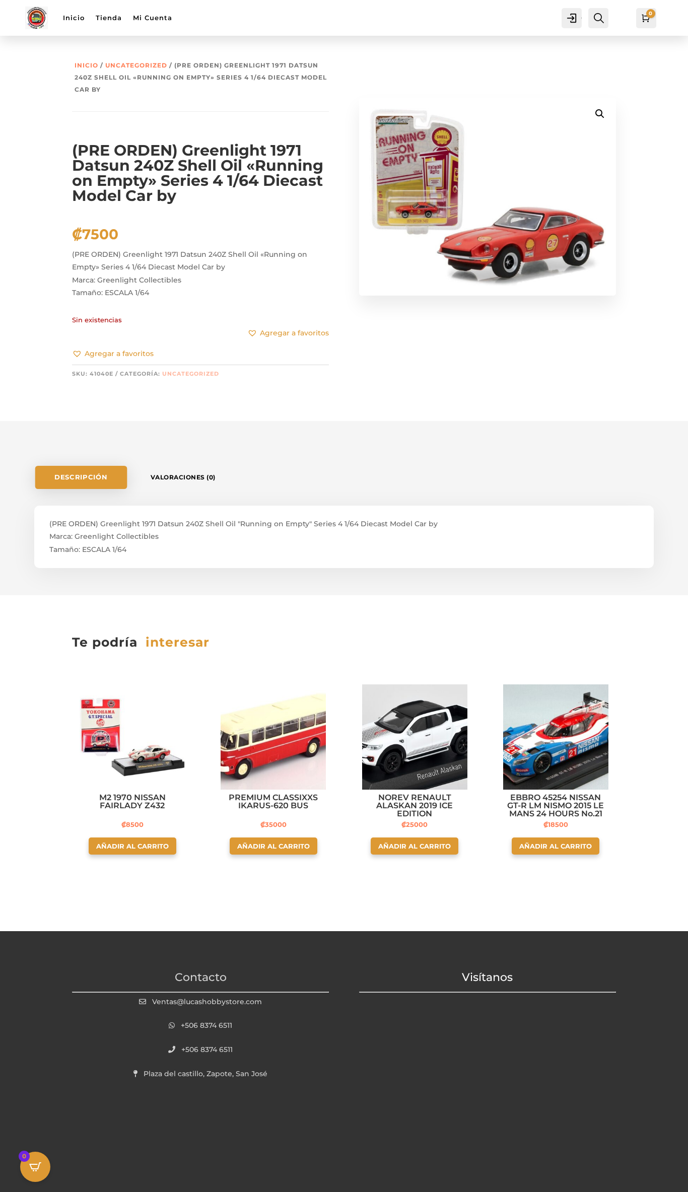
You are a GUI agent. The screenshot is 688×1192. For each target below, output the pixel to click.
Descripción (81, 477)
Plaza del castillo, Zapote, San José (205, 1073)
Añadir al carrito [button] (132, 846)
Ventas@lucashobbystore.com (207, 1001)
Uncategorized (136, 65)
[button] (113, 354)
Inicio (86, 65)
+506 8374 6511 (206, 1025)
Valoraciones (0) (183, 477)
